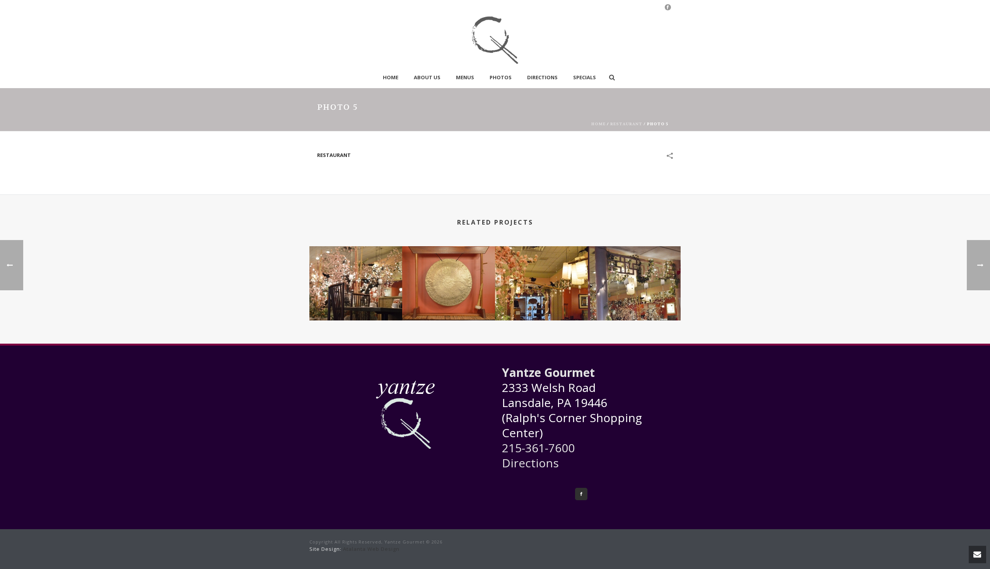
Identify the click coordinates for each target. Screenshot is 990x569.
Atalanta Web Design (371, 548)
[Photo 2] (541, 276)
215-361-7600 (538, 448)
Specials (584, 77)
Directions (542, 77)
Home (390, 77)
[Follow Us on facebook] (581, 494)
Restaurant (626, 123)
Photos (501, 77)
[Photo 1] (448, 276)
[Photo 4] (355, 276)
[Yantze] (495, 41)
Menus (465, 77)
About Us (427, 77)
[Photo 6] (634, 276)
